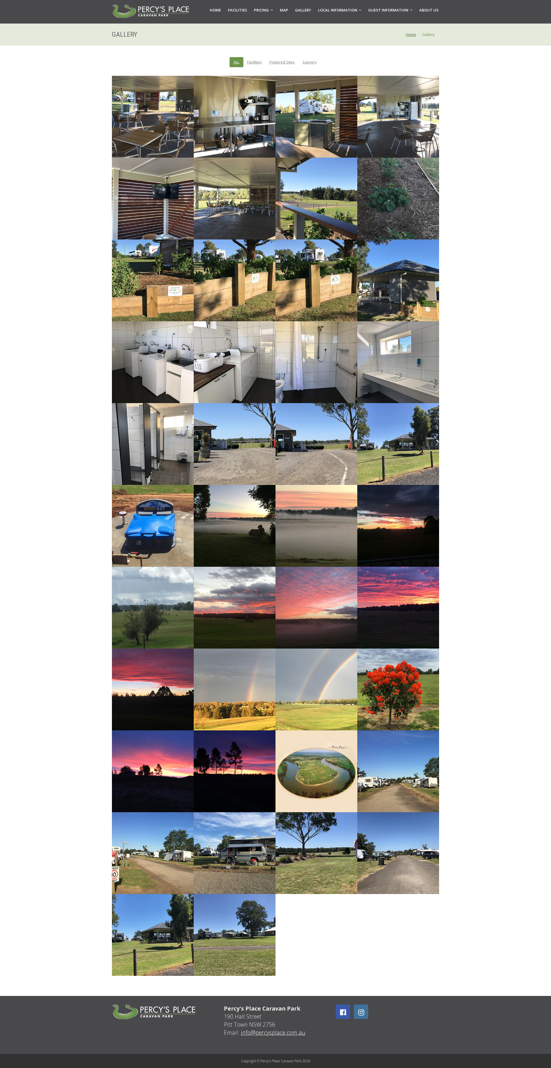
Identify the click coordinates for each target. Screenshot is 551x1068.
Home (411, 34)
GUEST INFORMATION (388, 10)
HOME (215, 10)
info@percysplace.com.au (273, 1032)
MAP (284, 10)
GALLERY (303, 10)
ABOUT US (429, 10)
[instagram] (361, 1012)
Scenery (309, 62)
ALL (236, 62)
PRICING (262, 10)
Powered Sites (282, 62)
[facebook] (343, 1012)
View (398, 690)
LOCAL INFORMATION (338, 10)
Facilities (254, 62)
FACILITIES (237, 10)
